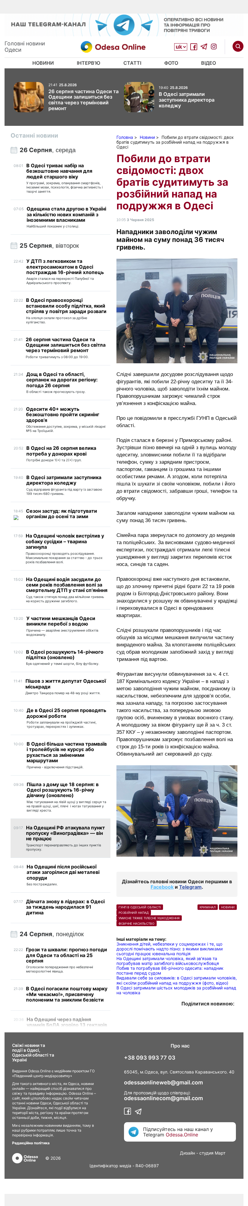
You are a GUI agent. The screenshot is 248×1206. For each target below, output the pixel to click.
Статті (132, 63)
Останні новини (34, 135)
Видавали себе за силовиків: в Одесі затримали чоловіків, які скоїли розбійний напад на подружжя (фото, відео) (176, 980)
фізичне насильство (137, 923)
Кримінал (208, 907)
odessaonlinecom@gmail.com (163, 1098)
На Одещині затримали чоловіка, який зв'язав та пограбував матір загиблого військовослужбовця (167, 961)
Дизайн (187, 1152)
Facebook (162, 887)
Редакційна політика (31, 1143)
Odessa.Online (182, 1135)
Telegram (190, 887)
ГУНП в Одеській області (140, 907)
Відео (208, 63)
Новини (43, 63)
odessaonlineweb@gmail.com (163, 1083)
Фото (171, 63)
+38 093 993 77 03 (149, 1058)
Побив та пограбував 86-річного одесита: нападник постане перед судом (170, 971)
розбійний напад (134, 912)
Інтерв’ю (88, 63)
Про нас (180, 1046)
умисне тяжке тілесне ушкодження (149, 918)
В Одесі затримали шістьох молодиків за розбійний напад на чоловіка (176, 990)
